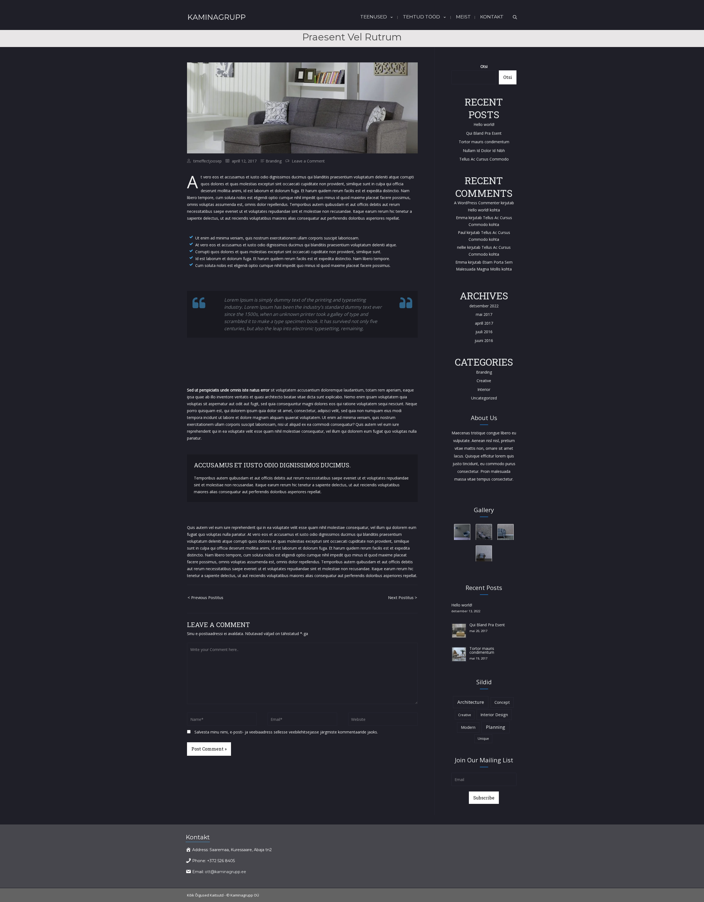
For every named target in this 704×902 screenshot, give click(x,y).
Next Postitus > (402, 597)
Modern (468, 727)
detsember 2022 (484, 305)
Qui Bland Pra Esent (484, 133)
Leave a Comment (308, 161)
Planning (495, 727)
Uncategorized (484, 398)
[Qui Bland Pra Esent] (459, 630)
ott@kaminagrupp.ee (225, 871)
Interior (483, 389)
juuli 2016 (484, 331)
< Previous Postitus (205, 597)
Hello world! (484, 124)
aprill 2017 (484, 323)
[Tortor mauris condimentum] (459, 653)
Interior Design (494, 714)
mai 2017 (484, 314)
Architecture (470, 702)
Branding (274, 161)
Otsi (484, 66)
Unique (483, 738)
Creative (484, 380)
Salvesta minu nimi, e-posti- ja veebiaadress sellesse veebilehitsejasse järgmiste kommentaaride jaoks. (286, 732)
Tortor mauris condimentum (484, 141)
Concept (502, 702)
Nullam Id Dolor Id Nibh (484, 150)
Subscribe (483, 798)
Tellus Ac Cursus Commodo (484, 159)
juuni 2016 (484, 340)
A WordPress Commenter (477, 202)
